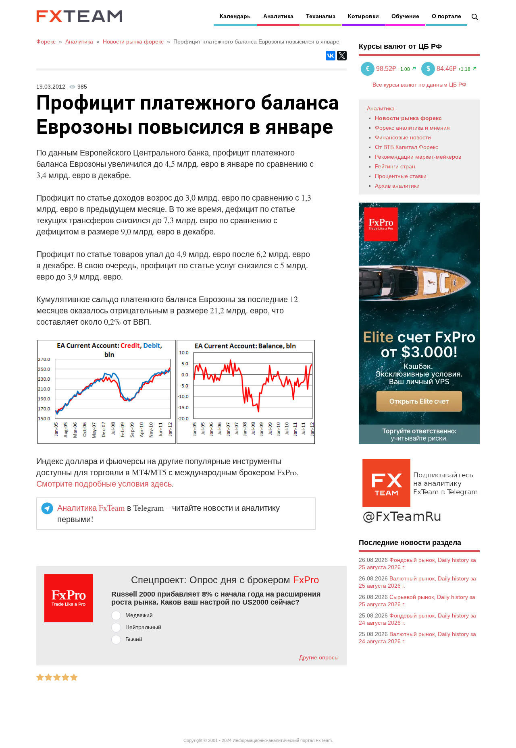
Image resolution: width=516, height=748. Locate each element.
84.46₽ (442, 68)
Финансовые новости (403, 137)
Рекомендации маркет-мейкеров (418, 156)
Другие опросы (319, 657)
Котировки (363, 16)
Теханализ (320, 16)
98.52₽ (381, 68)
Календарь (235, 16)
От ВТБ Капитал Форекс (406, 147)
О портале (446, 16)
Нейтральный (143, 627)
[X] (342, 55)
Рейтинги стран (395, 166)
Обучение (405, 16)
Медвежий (139, 615)
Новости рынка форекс (408, 118)
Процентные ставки (401, 176)
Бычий (133, 639)
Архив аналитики (397, 185)
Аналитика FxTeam (91, 507)
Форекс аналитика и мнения (412, 127)
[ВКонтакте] (330, 55)
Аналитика (278, 16)
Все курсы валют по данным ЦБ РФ (419, 84)
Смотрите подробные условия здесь (104, 483)
